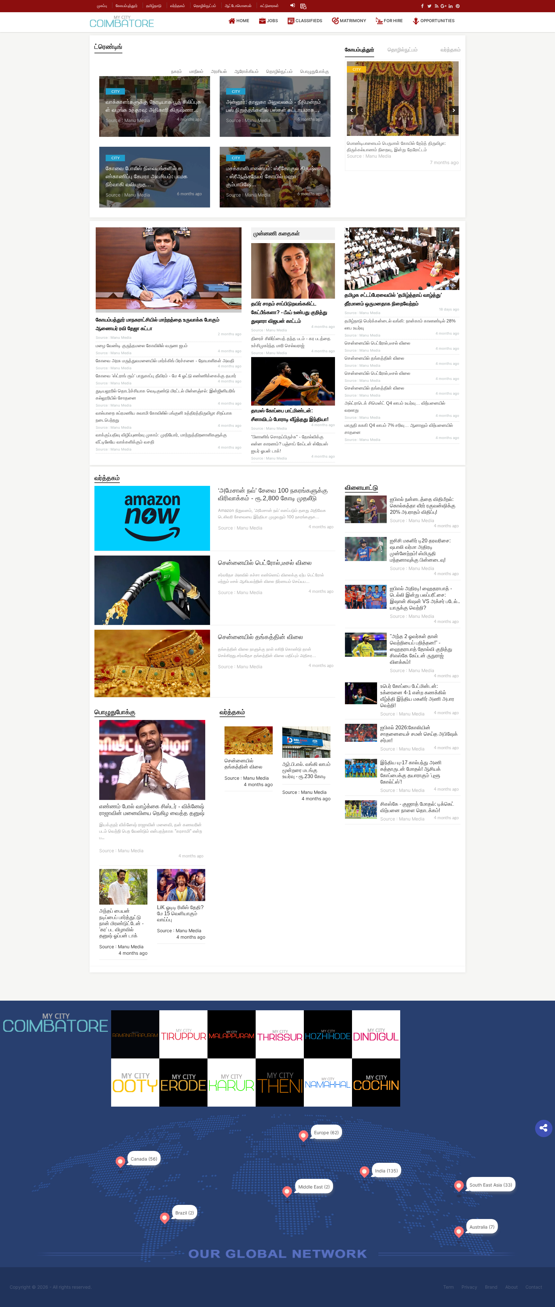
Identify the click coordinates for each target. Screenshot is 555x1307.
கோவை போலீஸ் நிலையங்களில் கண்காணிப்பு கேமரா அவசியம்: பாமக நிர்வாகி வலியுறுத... (147, 176)
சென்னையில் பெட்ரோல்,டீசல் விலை (377, 343)
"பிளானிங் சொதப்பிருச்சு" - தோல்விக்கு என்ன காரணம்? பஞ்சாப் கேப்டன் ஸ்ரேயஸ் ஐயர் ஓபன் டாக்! (289, 443)
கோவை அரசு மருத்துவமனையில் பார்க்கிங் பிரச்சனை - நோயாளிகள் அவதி (165, 360)
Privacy (469, 1287)
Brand (491, 1287)
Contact (533, 1287)
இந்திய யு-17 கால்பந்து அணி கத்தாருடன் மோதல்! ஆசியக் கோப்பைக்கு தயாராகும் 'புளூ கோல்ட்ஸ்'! (411, 772)
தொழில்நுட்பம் (205, 6)
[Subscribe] (303, 6)
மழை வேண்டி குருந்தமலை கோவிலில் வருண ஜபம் (142, 345)
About (511, 1287)
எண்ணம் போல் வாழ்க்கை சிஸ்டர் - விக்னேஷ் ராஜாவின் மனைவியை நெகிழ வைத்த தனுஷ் (152, 810)
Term (448, 1287)
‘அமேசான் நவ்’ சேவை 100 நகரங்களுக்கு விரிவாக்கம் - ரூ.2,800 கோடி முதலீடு (273, 494)
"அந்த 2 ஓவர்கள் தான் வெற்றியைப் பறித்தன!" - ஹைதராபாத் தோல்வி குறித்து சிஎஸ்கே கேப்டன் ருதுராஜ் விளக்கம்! (421, 649)
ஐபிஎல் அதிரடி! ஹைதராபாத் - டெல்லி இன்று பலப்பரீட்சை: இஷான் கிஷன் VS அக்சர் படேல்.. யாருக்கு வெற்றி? (425, 598)
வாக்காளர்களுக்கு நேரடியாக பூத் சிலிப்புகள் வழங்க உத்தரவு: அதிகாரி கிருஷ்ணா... (153, 106)
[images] (293, 381)
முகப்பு (102, 6)
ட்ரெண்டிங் (108, 46)
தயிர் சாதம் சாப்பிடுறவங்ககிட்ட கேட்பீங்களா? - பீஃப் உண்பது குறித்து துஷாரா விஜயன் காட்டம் (289, 312)
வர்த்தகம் (177, 6)
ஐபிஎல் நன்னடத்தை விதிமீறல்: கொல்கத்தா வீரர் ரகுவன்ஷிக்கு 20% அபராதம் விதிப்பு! (422, 505)
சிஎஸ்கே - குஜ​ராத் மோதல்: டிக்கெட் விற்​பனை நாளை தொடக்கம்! (417, 807)
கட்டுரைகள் (269, 6)
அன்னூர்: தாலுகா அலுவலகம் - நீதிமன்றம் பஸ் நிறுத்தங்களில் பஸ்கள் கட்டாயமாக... (273, 106)
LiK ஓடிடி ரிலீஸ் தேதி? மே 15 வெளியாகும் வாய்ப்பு (180, 913)
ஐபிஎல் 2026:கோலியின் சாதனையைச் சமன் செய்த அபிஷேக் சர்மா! (419, 734)
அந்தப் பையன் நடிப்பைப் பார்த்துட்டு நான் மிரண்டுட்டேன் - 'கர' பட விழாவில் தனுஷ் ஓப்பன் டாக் (121, 923)
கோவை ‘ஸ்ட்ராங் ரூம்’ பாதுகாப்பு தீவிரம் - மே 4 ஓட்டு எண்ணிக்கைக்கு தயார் (166, 375)
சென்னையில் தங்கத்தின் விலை (374, 358)
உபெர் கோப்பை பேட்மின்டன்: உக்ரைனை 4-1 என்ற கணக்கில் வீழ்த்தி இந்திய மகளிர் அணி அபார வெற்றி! (417, 695)
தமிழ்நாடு (154, 6)
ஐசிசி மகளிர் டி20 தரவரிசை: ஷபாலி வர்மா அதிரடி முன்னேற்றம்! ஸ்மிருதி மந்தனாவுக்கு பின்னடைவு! (420, 550)
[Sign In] (292, 6)
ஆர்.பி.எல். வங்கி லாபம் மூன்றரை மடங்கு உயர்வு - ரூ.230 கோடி (306, 770)
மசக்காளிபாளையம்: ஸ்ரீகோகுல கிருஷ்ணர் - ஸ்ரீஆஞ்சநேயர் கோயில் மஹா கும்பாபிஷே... (275, 176)
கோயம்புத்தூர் (126, 6)
